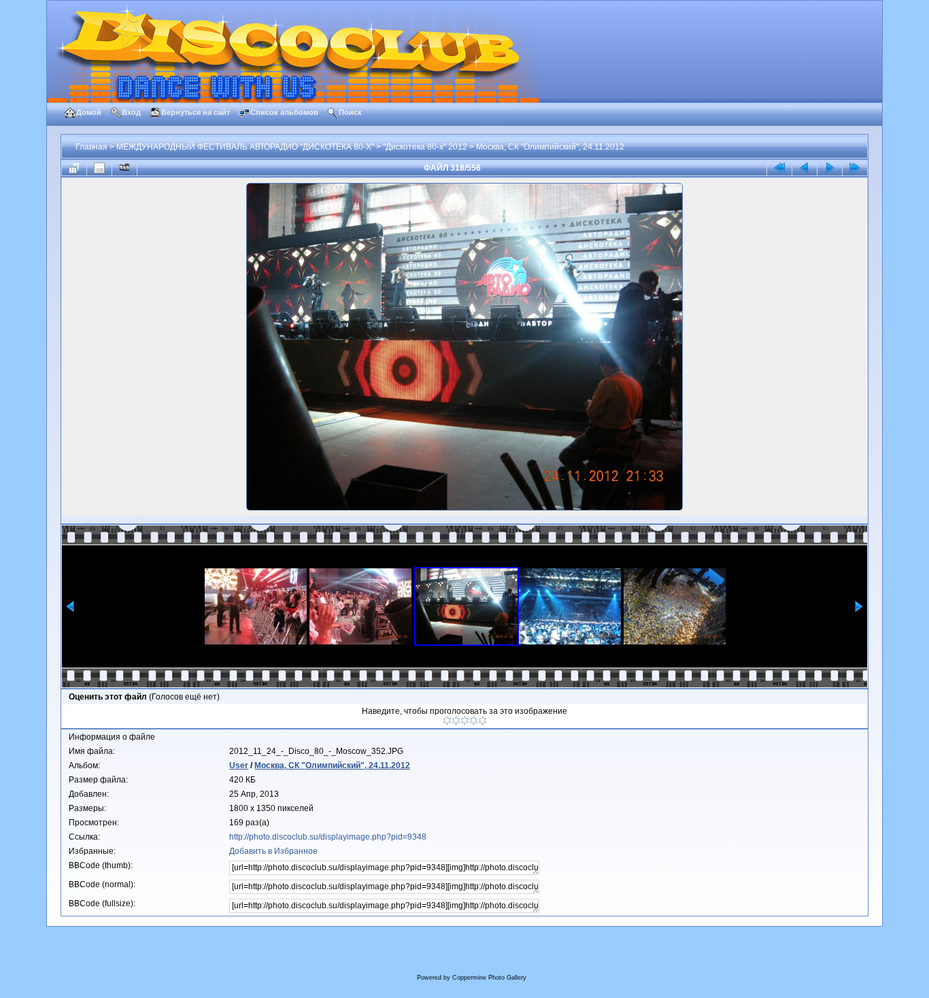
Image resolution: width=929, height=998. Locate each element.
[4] (473, 720)
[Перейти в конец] (855, 167)
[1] (447, 720)
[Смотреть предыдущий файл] (804, 167)
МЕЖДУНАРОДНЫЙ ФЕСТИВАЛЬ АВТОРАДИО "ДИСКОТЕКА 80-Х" (245, 147)
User (238, 765)
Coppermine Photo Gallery (489, 977)
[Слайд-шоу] (124, 167)
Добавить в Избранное (273, 851)
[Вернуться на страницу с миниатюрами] (74, 167)
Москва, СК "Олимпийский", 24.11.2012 (550, 147)
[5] (482, 720)
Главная (91, 147)
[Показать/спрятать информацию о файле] (99, 167)
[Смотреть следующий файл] (829, 167)
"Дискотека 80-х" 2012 (425, 147)
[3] (464, 720)
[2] (456, 720)
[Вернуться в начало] (779, 167)
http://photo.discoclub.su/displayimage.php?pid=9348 (327, 837)
